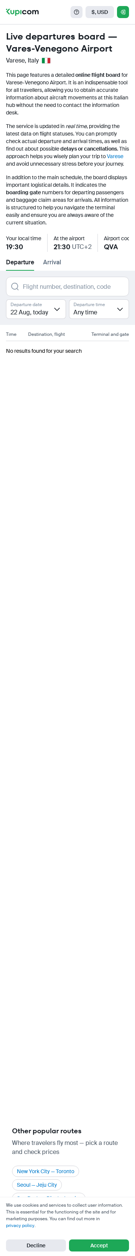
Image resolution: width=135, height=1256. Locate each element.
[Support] (76, 12)
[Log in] (123, 12)
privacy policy (20, 1225)
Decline (36, 1245)
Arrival (52, 262)
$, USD (100, 12)
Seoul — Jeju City (37, 1184)
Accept (99, 1245)
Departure (20, 262)
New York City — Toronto (45, 1171)
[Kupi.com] (22, 12)
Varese (115, 156)
